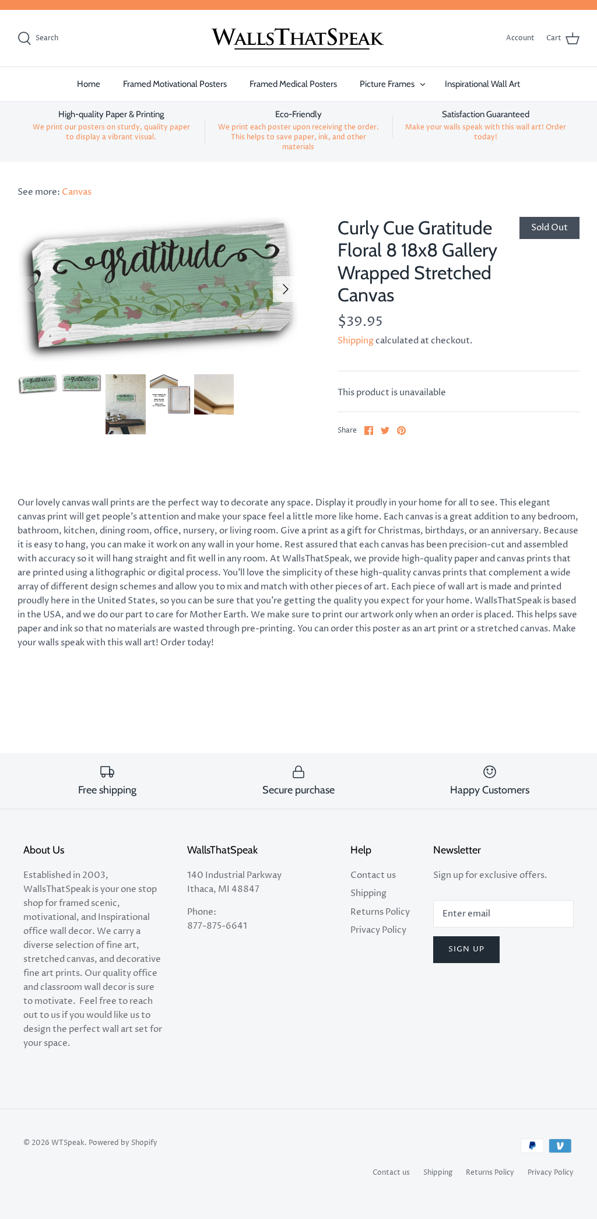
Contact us (373, 875)
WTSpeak (68, 1143)
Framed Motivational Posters (175, 84)
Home (88, 84)
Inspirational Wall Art (482, 84)
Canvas (77, 192)
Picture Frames (387, 84)
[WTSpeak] (298, 38)
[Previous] (30, 289)
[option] (157, 289)
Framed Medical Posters (293, 84)
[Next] (285, 289)
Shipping (356, 341)
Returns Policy (380, 912)
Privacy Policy (378, 930)
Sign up (466, 949)
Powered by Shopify (123, 1143)
